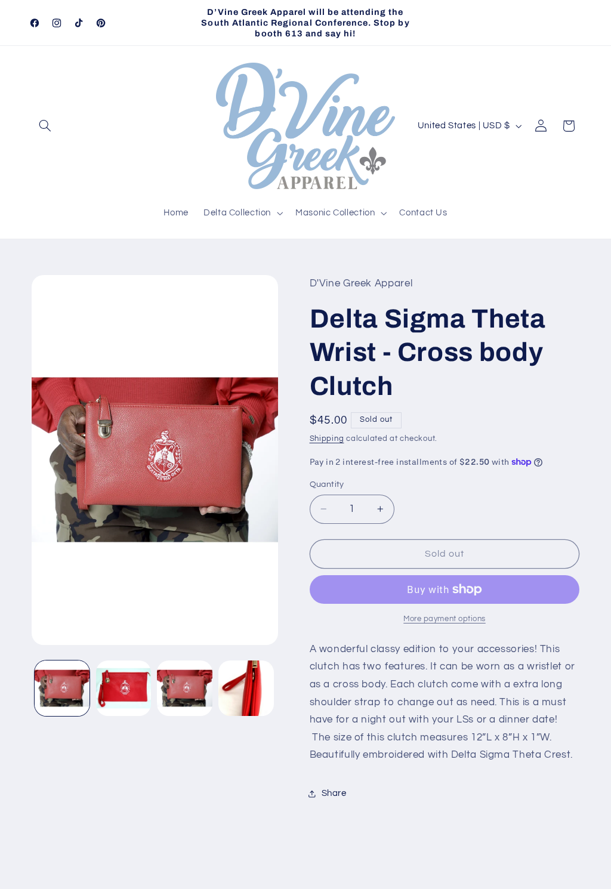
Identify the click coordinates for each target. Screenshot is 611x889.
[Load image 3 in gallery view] (184, 687)
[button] (45, 126)
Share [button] (334, 793)
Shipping (327, 439)
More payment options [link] (444, 619)
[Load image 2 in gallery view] (123, 687)
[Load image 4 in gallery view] (245, 687)
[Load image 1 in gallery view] (62, 687)
